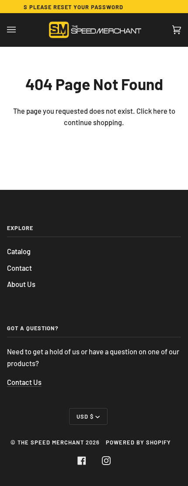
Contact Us (24, 382)
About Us (21, 284)
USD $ (85, 416)
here (160, 111)
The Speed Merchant (50, 442)
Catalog (19, 251)
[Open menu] (20, 29)
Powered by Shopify (138, 442)
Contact (19, 268)
